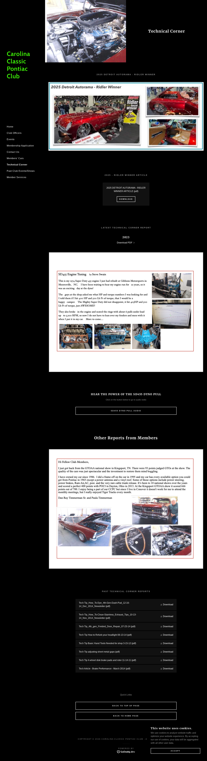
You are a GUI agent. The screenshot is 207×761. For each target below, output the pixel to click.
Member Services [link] (16, 177)
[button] (166, 604)
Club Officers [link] (14, 133)
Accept (175, 751)
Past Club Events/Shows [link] (21, 171)
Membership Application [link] (20, 145)
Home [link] (10, 126)
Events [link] (11, 139)
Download (126, 199)
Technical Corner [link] (17, 164)
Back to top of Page (126, 706)
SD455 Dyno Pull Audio (126, 411)
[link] (22, 77)
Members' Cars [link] (15, 158)
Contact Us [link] (13, 152)
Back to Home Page (126, 716)
